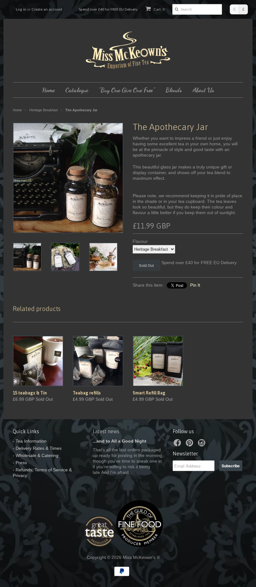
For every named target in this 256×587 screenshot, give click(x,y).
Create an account (47, 9)
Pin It (195, 285)
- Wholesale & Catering (35, 455)
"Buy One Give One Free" (127, 90)
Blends (173, 90)
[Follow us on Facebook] (178, 444)
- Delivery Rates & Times (37, 448)
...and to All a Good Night (119, 441)
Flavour (140, 241)
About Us (203, 90)
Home (48, 90)
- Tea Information (30, 441)
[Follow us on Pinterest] (190, 444)
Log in (21, 9)
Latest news (106, 431)
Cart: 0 (159, 9)
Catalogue (76, 90)
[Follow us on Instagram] (202, 444)
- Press (20, 462)
